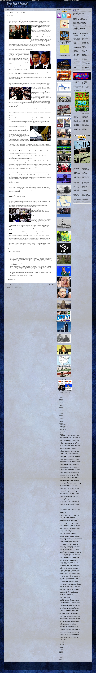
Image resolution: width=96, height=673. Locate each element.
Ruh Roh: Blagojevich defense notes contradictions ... (70, 480)
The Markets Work (85, 64)
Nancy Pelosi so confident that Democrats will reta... (69, 493)
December (62, 424)
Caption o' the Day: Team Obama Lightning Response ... (70, 546)
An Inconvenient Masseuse (65, 494)
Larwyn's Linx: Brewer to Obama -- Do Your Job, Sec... (70, 464)
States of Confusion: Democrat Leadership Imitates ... (70, 608)
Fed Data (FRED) (85, 87)
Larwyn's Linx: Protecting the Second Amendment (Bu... (70, 450)
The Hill (75, 67)
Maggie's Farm (76, 190)
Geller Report (76, 55)
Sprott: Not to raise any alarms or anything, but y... (69, 583)
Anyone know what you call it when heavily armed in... (70, 560)
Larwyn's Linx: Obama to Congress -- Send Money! (69, 567)
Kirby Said (84, 47)
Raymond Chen (76, 195)
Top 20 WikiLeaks (35, 0)
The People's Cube (77, 129)
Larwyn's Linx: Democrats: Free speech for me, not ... (70, 477)
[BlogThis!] (15, 251)
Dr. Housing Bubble (85, 86)
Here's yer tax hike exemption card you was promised (70, 445)
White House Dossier (77, 90)
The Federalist (76, 66)
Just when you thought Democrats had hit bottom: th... (70, 541)
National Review (76, 62)
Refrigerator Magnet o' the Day (65, 499)
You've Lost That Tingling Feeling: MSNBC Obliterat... (70, 549)
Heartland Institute (85, 170)
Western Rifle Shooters (86, 67)
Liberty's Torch (84, 50)
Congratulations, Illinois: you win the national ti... (69, 520)
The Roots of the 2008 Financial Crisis (79, 23)
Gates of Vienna (85, 42)
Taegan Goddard (85, 116)
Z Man (83, 70)
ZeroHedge (84, 90)
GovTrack (75, 83)
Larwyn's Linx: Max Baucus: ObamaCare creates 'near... (70, 525)
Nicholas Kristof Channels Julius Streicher (68, 624)
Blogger (66, 664)
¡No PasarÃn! (76, 183)
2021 (60, 405)
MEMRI (83, 128)
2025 (60, 399)
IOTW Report (84, 44)
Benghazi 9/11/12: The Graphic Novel (71, 0)
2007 (60, 652)
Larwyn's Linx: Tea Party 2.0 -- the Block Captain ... (69, 539)
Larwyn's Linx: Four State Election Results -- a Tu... (69, 496)
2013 (60, 418)
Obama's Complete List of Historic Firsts (80, 25)
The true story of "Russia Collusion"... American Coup (64, 42)
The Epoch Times (77, 48)
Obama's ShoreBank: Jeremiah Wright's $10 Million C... (70, 461)
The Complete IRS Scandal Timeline (79, 27)
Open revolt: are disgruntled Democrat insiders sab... (70, 632)
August (61, 431)
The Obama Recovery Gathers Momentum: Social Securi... (71, 571)
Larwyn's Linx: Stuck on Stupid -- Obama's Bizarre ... (69, 547)
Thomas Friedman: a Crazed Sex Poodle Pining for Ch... (70, 435)
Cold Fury (75, 186)
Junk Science (84, 173)
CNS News (75, 43)
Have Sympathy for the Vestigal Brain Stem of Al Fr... (69, 599)
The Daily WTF (76, 196)
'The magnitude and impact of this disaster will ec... (69, 568)
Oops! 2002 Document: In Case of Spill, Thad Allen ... (70, 437)
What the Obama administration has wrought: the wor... (70, 470)
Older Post (51, 284)
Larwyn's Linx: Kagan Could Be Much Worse (68, 603)
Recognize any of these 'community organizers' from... (70, 506)
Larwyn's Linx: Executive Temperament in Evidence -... (70, 504)
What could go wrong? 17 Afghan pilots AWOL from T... (70, 536)
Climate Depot (84, 168)
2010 (60, 423)
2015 (60, 415)
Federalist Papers (85, 120)
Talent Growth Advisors (86, 202)
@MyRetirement (85, 198)
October (61, 427)
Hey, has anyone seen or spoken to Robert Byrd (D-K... (70, 486)
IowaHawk (75, 122)
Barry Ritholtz (84, 82)
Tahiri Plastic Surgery (85, 200)
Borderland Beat (76, 168)
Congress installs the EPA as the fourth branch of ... (69, 592)
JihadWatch (84, 122)
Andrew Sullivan (84, 117)
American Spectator (77, 38)
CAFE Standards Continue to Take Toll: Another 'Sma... (70, 579)
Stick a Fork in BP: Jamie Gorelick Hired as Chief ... (69, 544)
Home (30, 284)
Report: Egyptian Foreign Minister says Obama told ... (70, 586)
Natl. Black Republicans (86, 182)
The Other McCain (85, 66)
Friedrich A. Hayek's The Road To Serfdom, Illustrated (70, 565)
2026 (60, 397)
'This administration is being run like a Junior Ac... (69, 626)
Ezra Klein (84, 118)
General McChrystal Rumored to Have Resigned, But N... (70, 498)
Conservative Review (77, 44)
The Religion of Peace (77, 177)
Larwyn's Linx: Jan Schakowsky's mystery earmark (69, 472)
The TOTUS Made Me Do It (65, 597)
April (61, 642)
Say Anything (84, 59)
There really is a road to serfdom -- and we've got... (69, 522)
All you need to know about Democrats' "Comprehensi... (70, 469)
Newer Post (9, 284)
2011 (60, 421)
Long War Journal (77, 173)
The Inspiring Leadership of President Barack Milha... (70, 570)
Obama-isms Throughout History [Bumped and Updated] (70, 573)
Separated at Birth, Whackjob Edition (67, 530)
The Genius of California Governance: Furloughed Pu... (70, 515)
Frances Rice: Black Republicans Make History (68, 478)
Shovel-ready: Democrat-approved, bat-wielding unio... (70, 474)
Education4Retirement (86, 196)
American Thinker (77, 39)
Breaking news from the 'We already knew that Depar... (70, 618)
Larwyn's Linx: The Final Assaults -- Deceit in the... (69, 637)
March (61, 644)
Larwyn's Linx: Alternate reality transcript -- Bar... (69, 531)
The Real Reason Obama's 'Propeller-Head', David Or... (70, 466)
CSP (74, 170)
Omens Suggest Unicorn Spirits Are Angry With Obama (70, 555)
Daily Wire (84, 39)
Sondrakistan (84, 186)
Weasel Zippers (76, 70)
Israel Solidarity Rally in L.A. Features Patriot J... (69, 631)
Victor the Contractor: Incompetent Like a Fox (68, 438)
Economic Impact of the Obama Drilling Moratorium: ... (70, 554)
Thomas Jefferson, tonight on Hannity (67, 591)
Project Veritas (76, 87)
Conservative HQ (85, 38)
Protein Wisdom (84, 56)
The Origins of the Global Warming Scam (80, 19)
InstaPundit (75, 59)
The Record (76, 176)
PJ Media (75, 63)
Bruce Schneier (76, 202)
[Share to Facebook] (18, 251)
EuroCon (75, 50)
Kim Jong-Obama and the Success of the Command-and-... (71, 600)
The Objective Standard (86, 63)
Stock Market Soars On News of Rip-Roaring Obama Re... (70, 552)
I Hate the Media (85, 121)
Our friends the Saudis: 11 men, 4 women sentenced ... (70, 467)
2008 (60, 651)
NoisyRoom (84, 54)
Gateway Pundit (76, 54)
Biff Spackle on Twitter (86, 195)
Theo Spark (84, 187)
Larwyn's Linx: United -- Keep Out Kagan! (67, 619)
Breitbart (75, 42)
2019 (60, 408)
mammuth (58, 664)
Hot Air (75, 56)
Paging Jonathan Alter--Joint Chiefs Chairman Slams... (70, 454)
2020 (60, 407)
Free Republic (76, 51)
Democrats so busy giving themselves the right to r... (69, 475)
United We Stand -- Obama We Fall (66, 594)
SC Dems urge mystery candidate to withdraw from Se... (70, 605)
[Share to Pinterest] (19, 251)
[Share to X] (16, 251)
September (62, 429)
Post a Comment (11, 279)
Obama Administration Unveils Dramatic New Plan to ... (70, 528)
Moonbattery (84, 52)
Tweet (51, 13)
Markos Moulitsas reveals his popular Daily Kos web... (70, 440)
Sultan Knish (84, 62)
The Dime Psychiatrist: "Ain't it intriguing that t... (68, 491)
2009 (60, 649)
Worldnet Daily (84, 68)
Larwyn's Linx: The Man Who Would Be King (68, 595)
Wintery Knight (84, 190)
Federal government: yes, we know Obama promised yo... (70, 584)
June (61, 434)
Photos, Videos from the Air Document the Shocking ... (70, 458)
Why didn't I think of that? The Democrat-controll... (69, 453)
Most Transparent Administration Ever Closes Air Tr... (69, 581)
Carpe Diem (84, 83)
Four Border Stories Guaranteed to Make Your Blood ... (70, 501)
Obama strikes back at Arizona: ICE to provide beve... (70, 589)
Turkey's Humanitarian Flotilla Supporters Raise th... (69, 459)
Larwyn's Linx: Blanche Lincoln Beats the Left (68, 611)
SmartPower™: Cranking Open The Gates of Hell (69, 615)
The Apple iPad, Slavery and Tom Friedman (68, 533)
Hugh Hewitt (76, 58)
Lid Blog (83, 51)
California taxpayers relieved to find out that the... (69, 485)
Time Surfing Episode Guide (78, 12)
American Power (76, 182)
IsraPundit (75, 172)
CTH (74, 46)
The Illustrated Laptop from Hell (78, 14)
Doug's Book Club (63, 512)
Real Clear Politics (85, 130)
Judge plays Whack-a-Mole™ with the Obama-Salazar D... (71, 483)
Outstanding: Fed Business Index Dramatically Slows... (70, 523)
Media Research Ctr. (85, 125)
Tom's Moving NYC (85, 199)
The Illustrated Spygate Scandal (78, 13)
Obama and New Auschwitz (78, 18)
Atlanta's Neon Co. (85, 194)
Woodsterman (76, 130)
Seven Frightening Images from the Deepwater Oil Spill (70, 509)
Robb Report (76, 200)
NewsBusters (84, 129)
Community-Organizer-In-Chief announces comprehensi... (71, 538)
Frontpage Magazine (77, 52)
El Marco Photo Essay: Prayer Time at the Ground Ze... (70, 629)
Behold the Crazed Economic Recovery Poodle (69, 448)
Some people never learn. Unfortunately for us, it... (69, 607)
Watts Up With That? (85, 177)
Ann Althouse (84, 35)
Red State (83, 58)
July (60, 432)
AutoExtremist (76, 194)
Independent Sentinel (85, 43)
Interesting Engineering (77, 199)
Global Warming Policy (86, 169)
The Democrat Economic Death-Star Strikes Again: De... (70, 576)
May (61, 641)
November (62, 426)
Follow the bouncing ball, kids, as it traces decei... (69, 562)
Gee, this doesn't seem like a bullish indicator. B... (69, 613)
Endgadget (75, 198)
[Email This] (14, 251)
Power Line (75, 64)
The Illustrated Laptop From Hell (6, 0)
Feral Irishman (76, 120)
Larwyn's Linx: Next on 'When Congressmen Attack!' (69, 557)
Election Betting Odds (77, 47)
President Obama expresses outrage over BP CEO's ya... (70, 514)
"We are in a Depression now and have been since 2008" (70, 490)
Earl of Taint (76, 118)
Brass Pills (75, 82)
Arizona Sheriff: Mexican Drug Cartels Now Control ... (70, 575)
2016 (60, 413)
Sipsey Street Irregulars (86, 183)
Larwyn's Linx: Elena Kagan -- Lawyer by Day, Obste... (70, 442)
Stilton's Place (76, 128)
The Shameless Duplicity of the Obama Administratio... (70, 462)
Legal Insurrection (85, 48)
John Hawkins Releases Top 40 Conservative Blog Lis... (70, 621)
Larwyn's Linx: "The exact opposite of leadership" (69, 578)
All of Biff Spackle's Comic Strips (65, 390)
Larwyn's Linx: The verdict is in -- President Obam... (69, 587)
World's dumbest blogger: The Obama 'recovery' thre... (70, 482)
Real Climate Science (85, 176)
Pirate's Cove (84, 55)
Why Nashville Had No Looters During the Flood (69, 610)
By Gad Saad (64, 29)
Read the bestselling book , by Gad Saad (64, 55)
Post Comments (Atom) (16, 287)
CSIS (74, 169)
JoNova (83, 172)
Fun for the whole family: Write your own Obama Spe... (70, 563)
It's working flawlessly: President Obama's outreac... (69, 635)
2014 (60, 416)
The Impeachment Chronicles (65, 507)
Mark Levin (75, 60)
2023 (60, 402)
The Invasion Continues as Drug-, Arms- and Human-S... (70, 443)
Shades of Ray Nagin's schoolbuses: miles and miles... (70, 616)
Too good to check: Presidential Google (67, 623)
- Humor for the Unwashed (80, 33)
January (61, 647)
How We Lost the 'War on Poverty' (79, 28)
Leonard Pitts (84, 124)
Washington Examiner (77, 68)
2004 (60, 657)
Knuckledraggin (76, 124)
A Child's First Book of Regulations (79, 29)
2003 (60, 659)
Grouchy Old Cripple (77, 121)
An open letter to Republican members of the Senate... (70, 451)
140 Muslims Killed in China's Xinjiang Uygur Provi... (69, 634)
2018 (60, 410)
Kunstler (83, 46)
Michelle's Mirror (76, 125)
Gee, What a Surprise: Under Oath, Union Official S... (69, 446)
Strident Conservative (85, 60)
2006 (60, 654)
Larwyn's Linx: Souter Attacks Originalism (67, 517)
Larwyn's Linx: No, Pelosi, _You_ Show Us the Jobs (69, 488)
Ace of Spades (76, 35)
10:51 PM (11, 277)
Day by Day (76, 117)
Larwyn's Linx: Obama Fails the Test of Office (68, 627)
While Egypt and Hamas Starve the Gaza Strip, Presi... (70, 602)
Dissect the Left (76, 187)
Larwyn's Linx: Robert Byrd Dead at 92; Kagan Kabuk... (70, 456)
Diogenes (75, 116)
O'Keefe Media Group (77, 86)
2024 (60, 400)
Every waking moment (64, 639)
